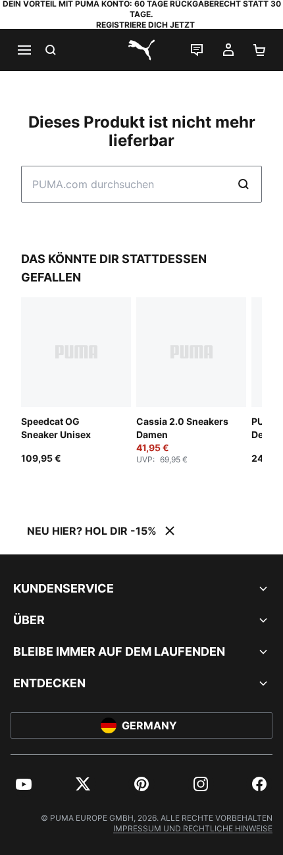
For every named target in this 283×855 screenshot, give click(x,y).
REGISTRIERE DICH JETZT (145, 25)
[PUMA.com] (141, 50)
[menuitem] (24, 784)
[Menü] (24, 50)
